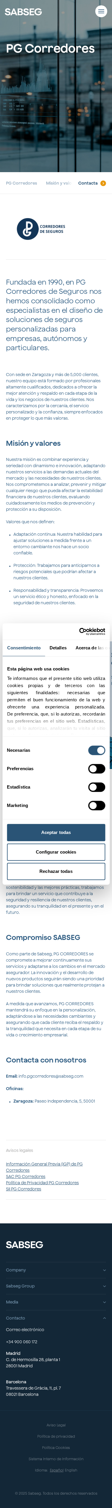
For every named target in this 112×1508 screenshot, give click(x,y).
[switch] (96, 768)
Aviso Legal (56, 1425)
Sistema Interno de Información (56, 1459)
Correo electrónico (25, 1329)
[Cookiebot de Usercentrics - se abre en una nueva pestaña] (79, 631)
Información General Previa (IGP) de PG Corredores (44, 1167)
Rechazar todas (55, 871)
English (71, 1470)
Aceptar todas (56, 832)
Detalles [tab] (57, 647)
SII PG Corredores (23, 1189)
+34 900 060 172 (21, 1341)
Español (57, 1470)
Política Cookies (56, 1447)
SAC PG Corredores (25, 1176)
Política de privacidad (56, 1436)
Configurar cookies (56, 851)
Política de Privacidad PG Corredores (42, 1182)
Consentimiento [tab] (23, 647)
